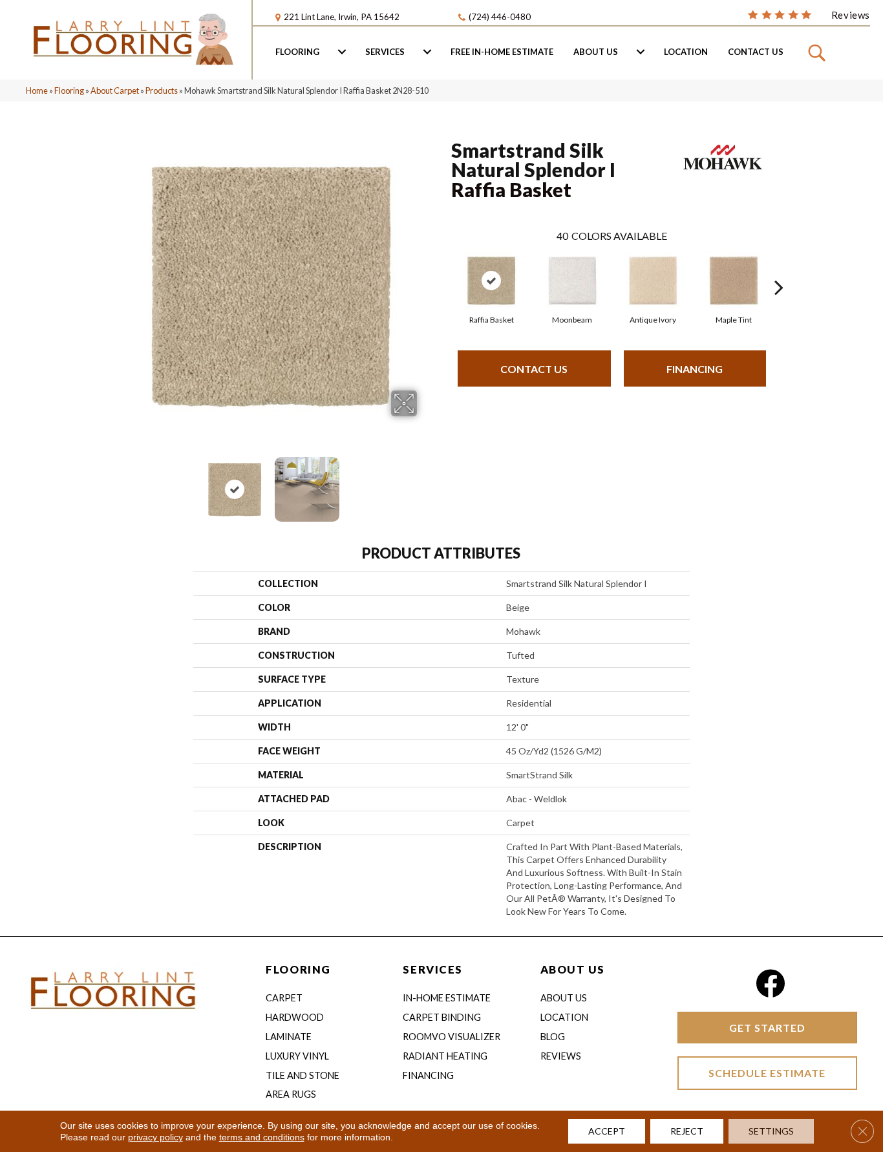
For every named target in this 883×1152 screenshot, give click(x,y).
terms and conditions (261, 1137)
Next (425, 482)
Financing (694, 369)
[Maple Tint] (733, 280)
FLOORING (298, 969)
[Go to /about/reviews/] (808, 14)
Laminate (289, 1036)
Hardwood (295, 1017)
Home (37, 90)
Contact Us (755, 52)
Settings (771, 1130)
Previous (117, 482)
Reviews (560, 1056)
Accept (606, 1130)
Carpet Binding (442, 1017)
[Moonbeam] (572, 280)
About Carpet (114, 90)
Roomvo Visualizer (451, 1036)
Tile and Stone (302, 1075)
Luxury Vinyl (297, 1056)
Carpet (284, 997)
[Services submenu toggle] (427, 52)
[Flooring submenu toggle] (342, 52)
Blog (552, 1036)
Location (686, 52)
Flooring (297, 52)
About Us (595, 52)
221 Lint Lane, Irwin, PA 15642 (341, 17)
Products (161, 90)
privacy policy (155, 1137)
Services (385, 52)
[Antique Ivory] (653, 280)
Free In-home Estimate (502, 52)
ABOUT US (572, 969)
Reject (686, 1130)
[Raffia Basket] (491, 280)
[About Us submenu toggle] (641, 52)
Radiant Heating (445, 1056)
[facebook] (770, 984)
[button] (819, 52)
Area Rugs (291, 1094)
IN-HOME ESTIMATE (447, 997)
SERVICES (432, 969)
